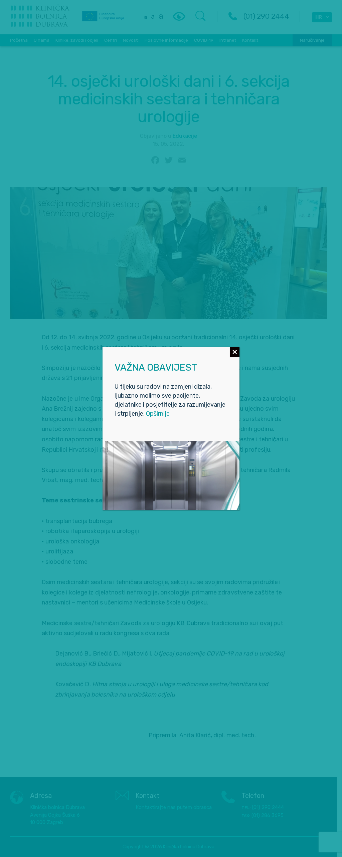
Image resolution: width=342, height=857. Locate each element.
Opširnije (158, 413)
